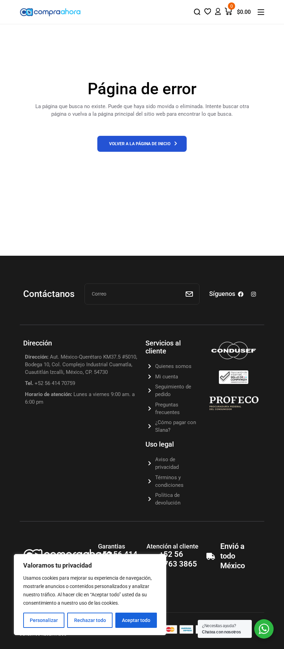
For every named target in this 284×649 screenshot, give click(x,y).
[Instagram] (253, 294)
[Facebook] (240, 294)
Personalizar (44, 620)
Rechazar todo (90, 620)
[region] (90, 594)
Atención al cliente (172, 546)
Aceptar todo (136, 620)
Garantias (111, 546)
